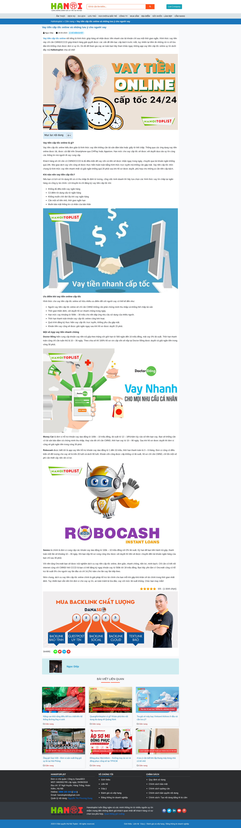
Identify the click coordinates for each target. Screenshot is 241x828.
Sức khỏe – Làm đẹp (162, 16)
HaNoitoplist (56, 21)
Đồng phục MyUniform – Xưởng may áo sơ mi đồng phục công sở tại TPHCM (110, 759)
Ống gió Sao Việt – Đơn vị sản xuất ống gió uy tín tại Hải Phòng (62, 759)
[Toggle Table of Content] (67, 135)
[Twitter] (169, 811)
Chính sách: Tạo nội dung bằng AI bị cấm (168, 797)
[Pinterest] (184, 811)
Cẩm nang (180, 16)
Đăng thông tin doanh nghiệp (114, 797)
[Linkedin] (174, 811)
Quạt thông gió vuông (114, 814)
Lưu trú (92, 16)
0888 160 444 (65, 792)
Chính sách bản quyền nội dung (163, 793)
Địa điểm (145, 16)
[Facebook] (164, 811)
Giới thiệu (105, 779)
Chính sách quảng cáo (159, 788)
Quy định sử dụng (157, 779)
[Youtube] (179, 811)
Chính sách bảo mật (158, 784)
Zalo (75, 792)
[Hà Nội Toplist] (66, 6)
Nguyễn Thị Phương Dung (80, 798)
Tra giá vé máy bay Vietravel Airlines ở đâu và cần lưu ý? (157, 718)
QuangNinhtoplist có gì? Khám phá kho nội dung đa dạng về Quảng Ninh (109, 718)
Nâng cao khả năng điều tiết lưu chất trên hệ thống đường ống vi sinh (62, 718)
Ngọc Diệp (49, 33)
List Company (174, 7)
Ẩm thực (60, 16)
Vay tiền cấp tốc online (54, 38)
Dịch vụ (71, 16)
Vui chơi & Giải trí (108, 16)
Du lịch (81, 16)
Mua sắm (134, 16)
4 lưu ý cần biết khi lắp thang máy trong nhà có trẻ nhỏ (156, 759)
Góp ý (104, 788)
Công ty (123, 16)
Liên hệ (104, 784)
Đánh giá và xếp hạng (111, 793)
